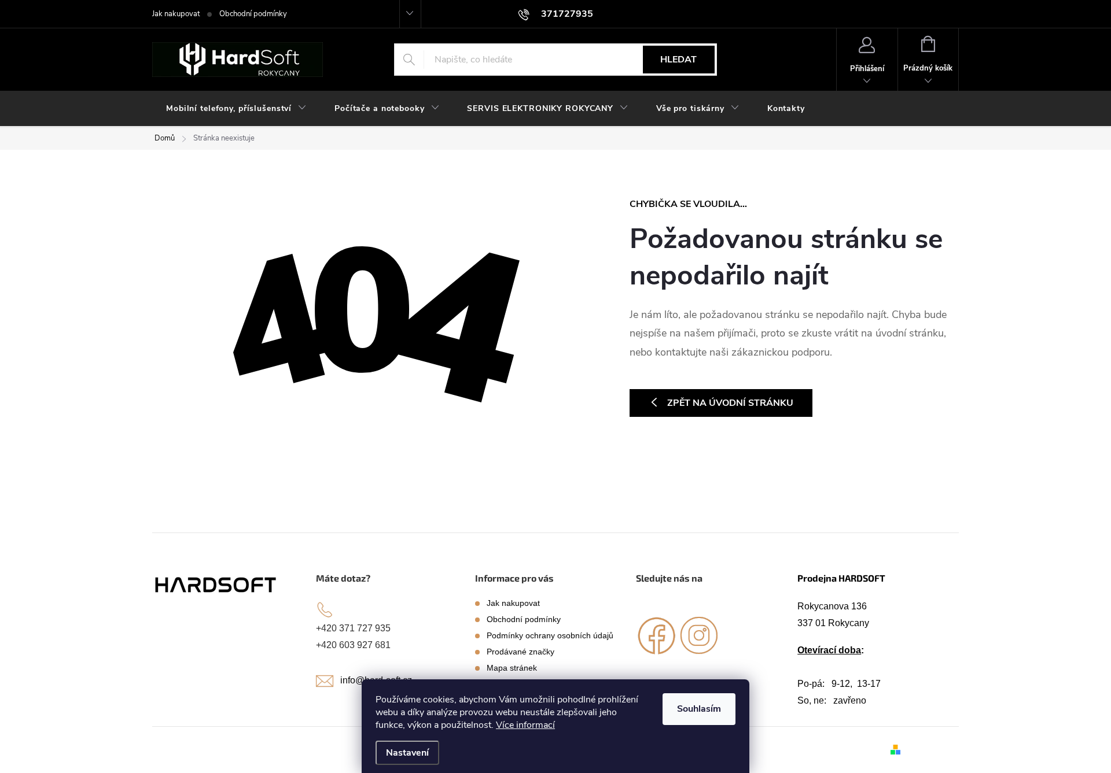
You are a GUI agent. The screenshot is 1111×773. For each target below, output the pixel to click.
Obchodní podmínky (253, 14)
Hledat (678, 59)
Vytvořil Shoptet (932, 749)
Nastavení (407, 752)
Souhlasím (699, 708)
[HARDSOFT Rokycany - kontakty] (216, 584)
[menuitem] (236, 109)
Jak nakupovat (176, 14)
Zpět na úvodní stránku (730, 403)
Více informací (525, 725)
